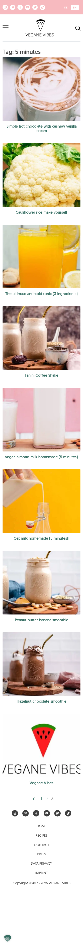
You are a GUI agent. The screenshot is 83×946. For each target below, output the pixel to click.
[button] (7, 938)
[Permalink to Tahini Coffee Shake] (41, 338)
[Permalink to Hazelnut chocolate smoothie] (41, 664)
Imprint (41, 873)
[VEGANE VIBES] (40, 27)
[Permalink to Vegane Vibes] (41, 745)
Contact (41, 845)
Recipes (41, 835)
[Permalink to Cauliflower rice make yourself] (41, 175)
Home (41, 826)
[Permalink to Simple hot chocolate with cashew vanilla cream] (41, 89)
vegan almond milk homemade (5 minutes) (41, 456)
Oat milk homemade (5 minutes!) (41, 538)
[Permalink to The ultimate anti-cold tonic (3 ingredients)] (41, 256)
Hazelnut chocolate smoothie (41, 701)
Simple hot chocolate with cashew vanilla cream (42, 128)
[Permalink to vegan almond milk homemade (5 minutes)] (41, 419)
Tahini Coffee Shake (41, 375)
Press (41, 854)
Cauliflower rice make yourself (41, 212)
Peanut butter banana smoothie (41, 619)
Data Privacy (41, 863)
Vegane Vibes (41, 782)
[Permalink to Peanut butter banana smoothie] (41, 582)
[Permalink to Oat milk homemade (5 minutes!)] (41, 501)
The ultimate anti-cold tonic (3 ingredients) (41, 293)
